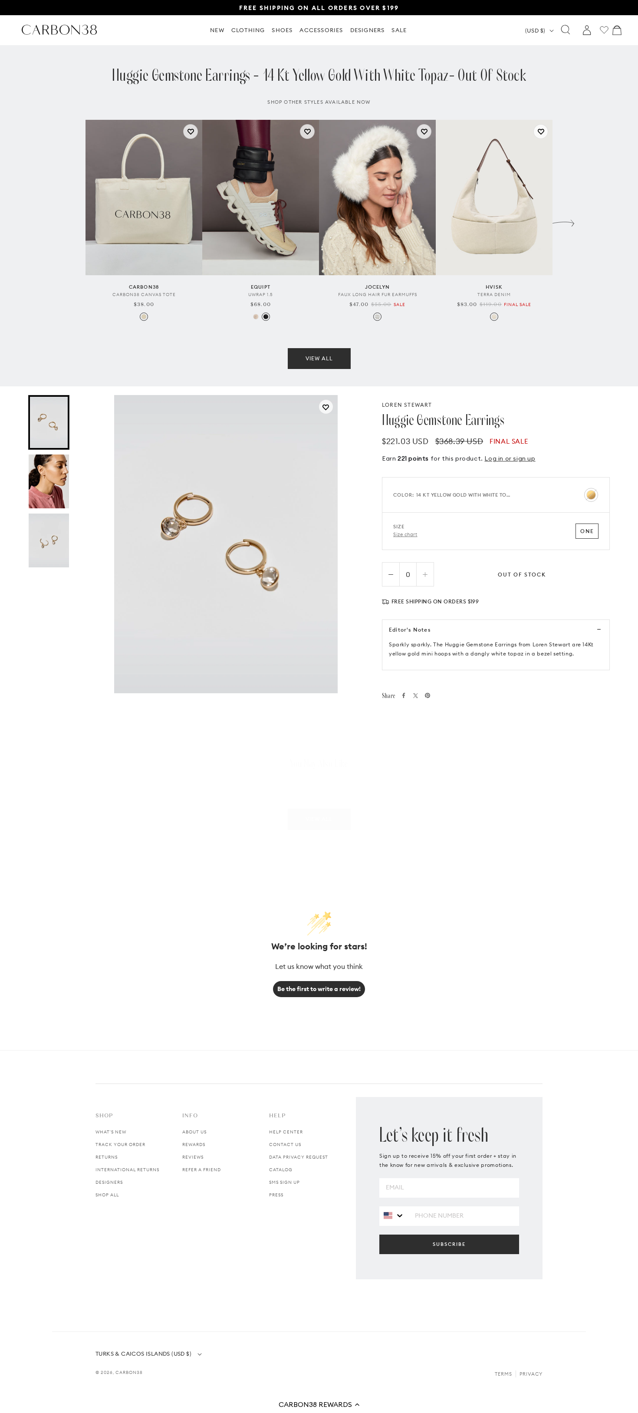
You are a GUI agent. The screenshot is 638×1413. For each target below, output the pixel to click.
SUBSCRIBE (449, 1244)
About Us (194, 1132)
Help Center (286, 1132)
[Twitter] (415, 695)
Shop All (107, 1195)
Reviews (193, 1157)
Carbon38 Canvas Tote (144, 294)
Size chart (405, 534)
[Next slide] (563, 221)
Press (276, 1195)
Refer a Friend (201, 1170)
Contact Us (285, 1144)
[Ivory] (377, 316)
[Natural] (144, 316)
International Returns (127, 1170)
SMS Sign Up (284, 1182)
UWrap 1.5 (260, 294)
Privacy (531, 1374)
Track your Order (120, 1144)
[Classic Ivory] (256, 316)
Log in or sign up (509, 458)
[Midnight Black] (266, 316)
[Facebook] (403, 695)
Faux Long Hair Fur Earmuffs (377, 294)
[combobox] (393, 1215)
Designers (109, 1182)
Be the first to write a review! (319, 989)
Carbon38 (129, 1372)
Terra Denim (494, 294)
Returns (106, 1157)
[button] (319, 1404)
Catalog (281, 1170)
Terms (503, 1374)
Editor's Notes (410, 629)
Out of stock (522, 574)
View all (319, 358)
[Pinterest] (427, 695)
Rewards (193, 1144)
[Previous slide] (75, 221)
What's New (110, 1132)
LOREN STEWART (407, 405)
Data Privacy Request (298, 1157)
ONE (587, 531)
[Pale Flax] (494, 316)
